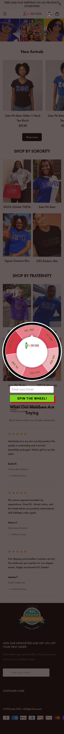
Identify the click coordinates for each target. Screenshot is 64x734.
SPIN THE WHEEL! (32, 398)
